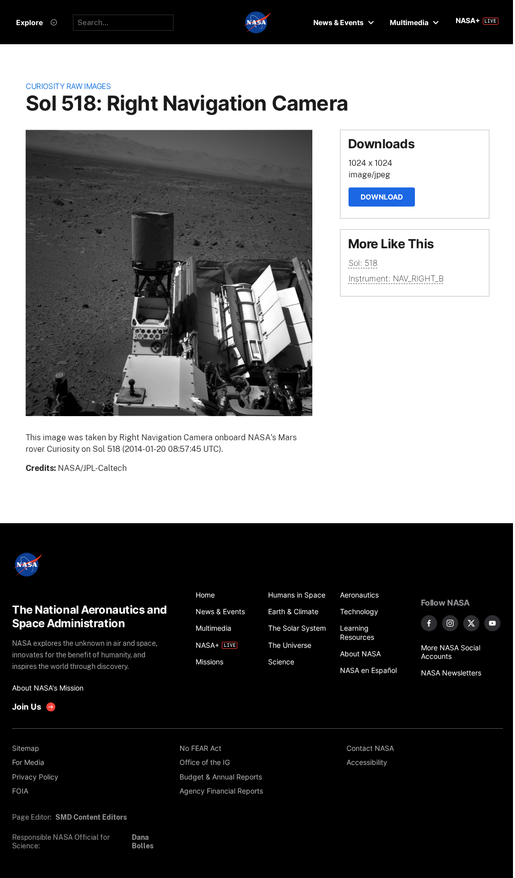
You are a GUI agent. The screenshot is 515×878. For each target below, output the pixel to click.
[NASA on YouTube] (492, 623)
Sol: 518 (363, 263)
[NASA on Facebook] (429, 623)
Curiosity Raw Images (68, 86)
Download (382, 196)
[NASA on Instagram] (450, 623)
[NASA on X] (471, 623)
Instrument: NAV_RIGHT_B (396, 278)
